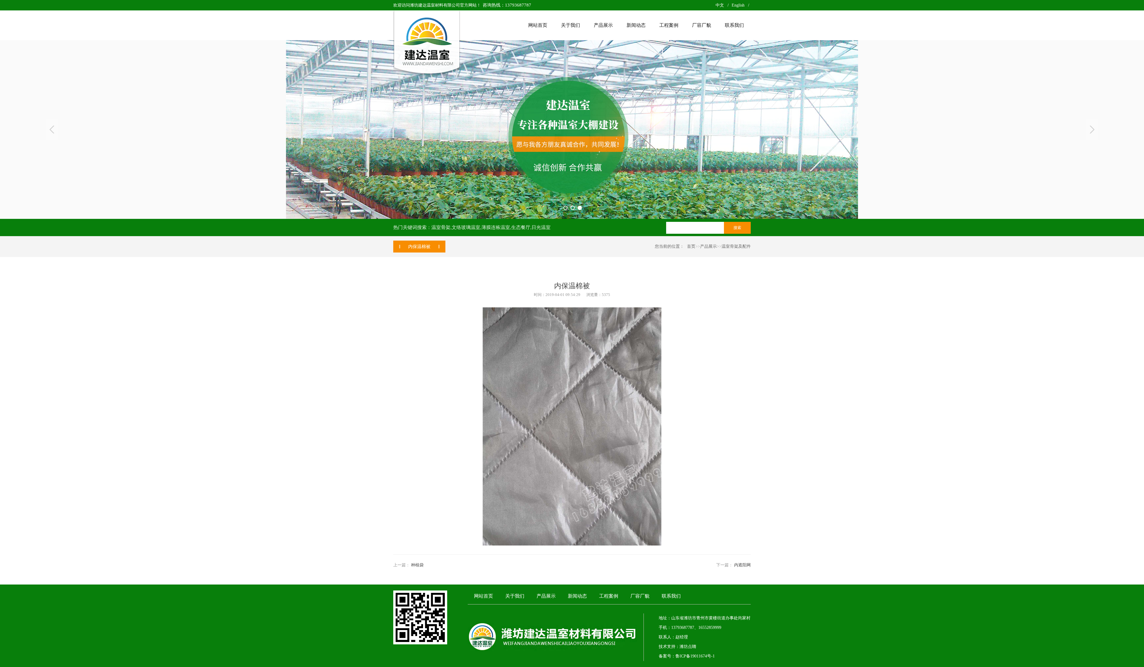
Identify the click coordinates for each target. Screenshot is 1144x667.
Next (1092, 129)
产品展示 (708, 246)
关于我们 (514, 596)
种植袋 (417, 565)
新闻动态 (577, 596)
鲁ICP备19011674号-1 (695, 656)
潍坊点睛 (688, 646)
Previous (52, 129)
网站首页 (483, 596)
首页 (691, 246)
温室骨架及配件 (736, 246)
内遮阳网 (742, 565)
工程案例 (608, 596)
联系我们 (671, 596)
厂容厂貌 (639, 596)
